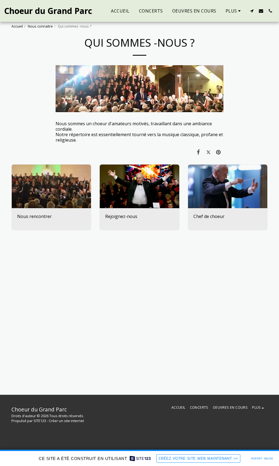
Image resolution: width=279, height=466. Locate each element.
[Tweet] (209, 152)
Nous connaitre (40, 26)
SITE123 (40, 420)
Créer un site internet (66, 420)
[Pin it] (219, 152)
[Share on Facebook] (198, 152)
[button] (251, 10)
